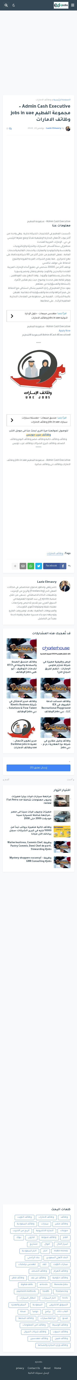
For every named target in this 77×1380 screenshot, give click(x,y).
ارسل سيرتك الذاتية (38, 1373)
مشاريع (34, 1244)
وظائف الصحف (39, 1271)
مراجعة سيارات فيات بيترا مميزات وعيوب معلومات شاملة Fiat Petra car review (29, 800)
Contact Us (34, 1368)
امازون (31, 1237)
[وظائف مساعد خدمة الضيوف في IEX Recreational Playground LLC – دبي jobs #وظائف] (55, 688)
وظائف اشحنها (26, 1318)
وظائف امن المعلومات (34, 1325)
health (46, 1291)
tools (65, 1298)
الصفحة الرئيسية (61, 100)
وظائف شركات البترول (35, 1332)
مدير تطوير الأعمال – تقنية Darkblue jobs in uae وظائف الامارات (24, 744)
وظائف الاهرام (61, 1271)
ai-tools (44, 1285)
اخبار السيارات (49, 1298)
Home (57, 1368)
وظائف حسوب (60, 1332)
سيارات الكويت (60, 1264)
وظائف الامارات (43, 100)
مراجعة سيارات (48, 1318)
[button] (72, 5)
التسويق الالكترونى (58, 1305)
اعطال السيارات (28, 1298)
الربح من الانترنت (21, 1231)
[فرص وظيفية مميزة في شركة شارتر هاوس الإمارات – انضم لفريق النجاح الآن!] (55, 648)
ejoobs (38, 1362)
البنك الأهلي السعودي (57, 1258)
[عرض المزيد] (15, 566)
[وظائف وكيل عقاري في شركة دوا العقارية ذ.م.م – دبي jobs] (55, 727)
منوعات (64, 1231)
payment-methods (26, 1291)
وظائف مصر (61, 1224)
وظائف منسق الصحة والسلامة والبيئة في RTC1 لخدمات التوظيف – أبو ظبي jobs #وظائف (22, 667)
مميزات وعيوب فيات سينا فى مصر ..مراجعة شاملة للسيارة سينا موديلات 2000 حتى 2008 (31, 815)
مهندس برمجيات (27, 1264)
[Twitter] (38, 566)
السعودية (37, 1305)
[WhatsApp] (30, 566)
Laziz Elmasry (46, 582)
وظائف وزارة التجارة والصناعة (53, 1345)
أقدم (7, 780)
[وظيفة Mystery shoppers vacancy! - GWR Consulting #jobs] (62, 862)
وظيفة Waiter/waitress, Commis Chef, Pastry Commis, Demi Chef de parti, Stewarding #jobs (29, 846)
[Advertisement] (38, 52)
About (47, 1368)
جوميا (35, 1312)
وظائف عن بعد (38, 1278)
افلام (65, 1237)
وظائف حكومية (60, 1278)
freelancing (62, 1291)
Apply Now (64, 331)
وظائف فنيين (61, 1338)
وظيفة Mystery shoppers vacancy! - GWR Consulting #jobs (30, 860)
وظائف (64, 1217)
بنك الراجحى (33, 1258)
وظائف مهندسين (39, 1338)
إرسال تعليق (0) (38, 768)
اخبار (45, 1251)
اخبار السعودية (29, 1251)
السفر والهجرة (18, 1305)
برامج (48, 1312)
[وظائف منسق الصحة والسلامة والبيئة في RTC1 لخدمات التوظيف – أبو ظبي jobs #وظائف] (22, 648)
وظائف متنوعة (48, 1237)
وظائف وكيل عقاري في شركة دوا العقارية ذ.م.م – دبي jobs (55, 744)
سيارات (44, 1224)
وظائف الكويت (24, 1217)
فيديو (65, 1318)
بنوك (18, 1237)
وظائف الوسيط (60, 1325)
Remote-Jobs (61, 1285)
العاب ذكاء (62, 1312)
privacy (20, 1368)
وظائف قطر (18, 1278)
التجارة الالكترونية (44, 1231)
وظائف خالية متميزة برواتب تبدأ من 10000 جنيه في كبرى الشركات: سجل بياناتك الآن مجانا (30, 830)
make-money (61, 1251)
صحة (23, 1312)
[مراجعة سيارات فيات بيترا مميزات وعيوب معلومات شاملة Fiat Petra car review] (62, 801)
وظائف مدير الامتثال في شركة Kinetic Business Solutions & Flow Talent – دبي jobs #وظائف (22, 706)
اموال (47, 1244)
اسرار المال (62, 1244)
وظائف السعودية (25, 1224)
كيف (44, 1264)
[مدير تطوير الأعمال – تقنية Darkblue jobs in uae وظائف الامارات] (22, 727)
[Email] (23, 566)
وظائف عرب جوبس (38, 435)
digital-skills (27, 1285)
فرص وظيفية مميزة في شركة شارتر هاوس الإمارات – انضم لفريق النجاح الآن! (56, 667)
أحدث (69, 780)
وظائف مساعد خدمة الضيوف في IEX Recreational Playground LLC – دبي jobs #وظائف (55, 706)
